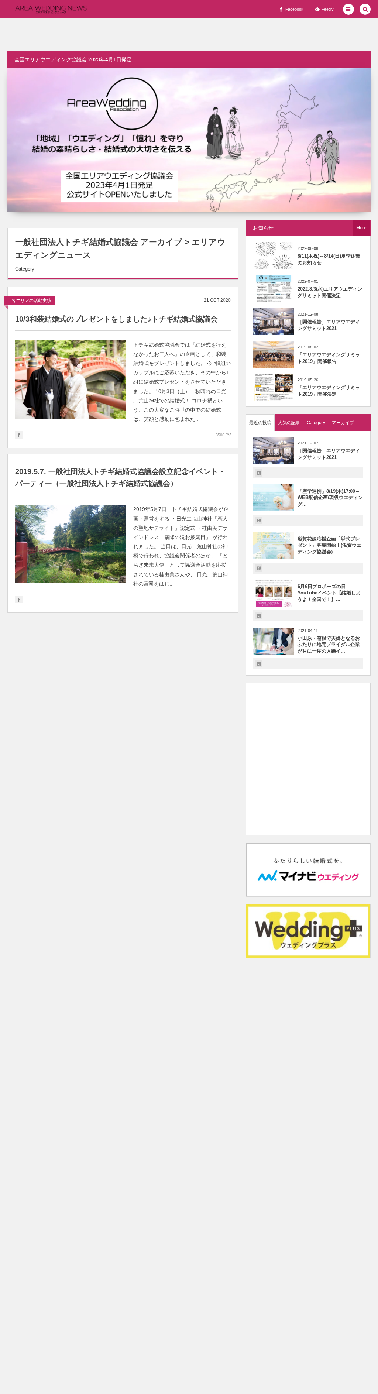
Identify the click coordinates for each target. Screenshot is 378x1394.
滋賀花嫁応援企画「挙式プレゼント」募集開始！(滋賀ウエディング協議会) (329, 545)
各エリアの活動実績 (31, 300)
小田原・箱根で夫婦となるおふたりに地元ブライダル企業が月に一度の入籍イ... (329, 645)
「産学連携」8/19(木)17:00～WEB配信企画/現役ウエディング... (330, 498)
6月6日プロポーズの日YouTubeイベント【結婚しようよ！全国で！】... (329, 593)
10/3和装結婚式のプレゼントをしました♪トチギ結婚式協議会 (116, 319)
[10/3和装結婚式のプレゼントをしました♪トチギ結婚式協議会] (70, 379)
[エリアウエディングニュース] (51, 9)
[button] (348, 9)
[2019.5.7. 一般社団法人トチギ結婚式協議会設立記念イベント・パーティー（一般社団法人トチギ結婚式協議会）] (70, 544)
